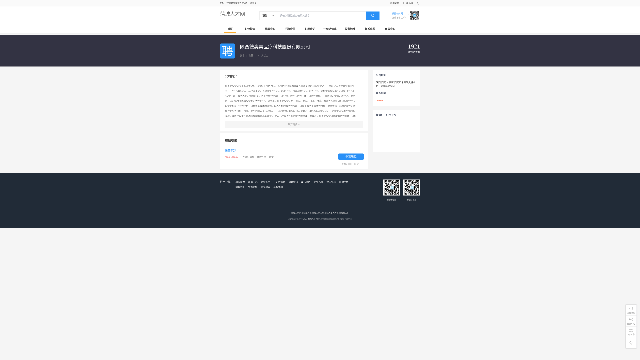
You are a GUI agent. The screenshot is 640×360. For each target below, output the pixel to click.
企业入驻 (318, 182)
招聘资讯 (293, 182)
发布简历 (305, 182)
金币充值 (253, 187)
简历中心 (270, 29)
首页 (230, 29)
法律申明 (343, 182)
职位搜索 (250, 29)
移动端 (409, 3)
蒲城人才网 (232, 14)
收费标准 (350, 29)
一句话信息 (330, 29)
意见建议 (265, 187)
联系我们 (278, 187)
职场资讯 (310, 29)
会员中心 (390, 29)
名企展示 (265, 182)
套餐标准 (240, 187)
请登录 (253, 3)
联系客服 (370, 29)
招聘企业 (290, 29)
